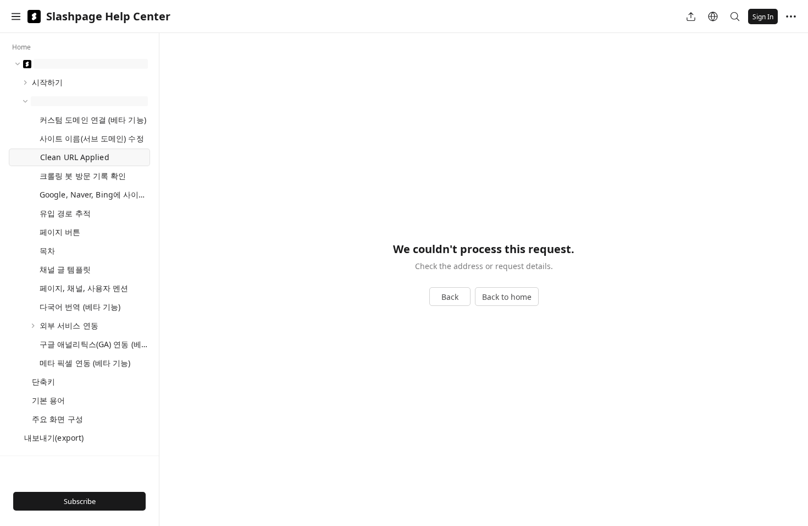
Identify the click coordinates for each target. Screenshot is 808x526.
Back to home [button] (507, 297)
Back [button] (449, 297)
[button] (16, 16)
